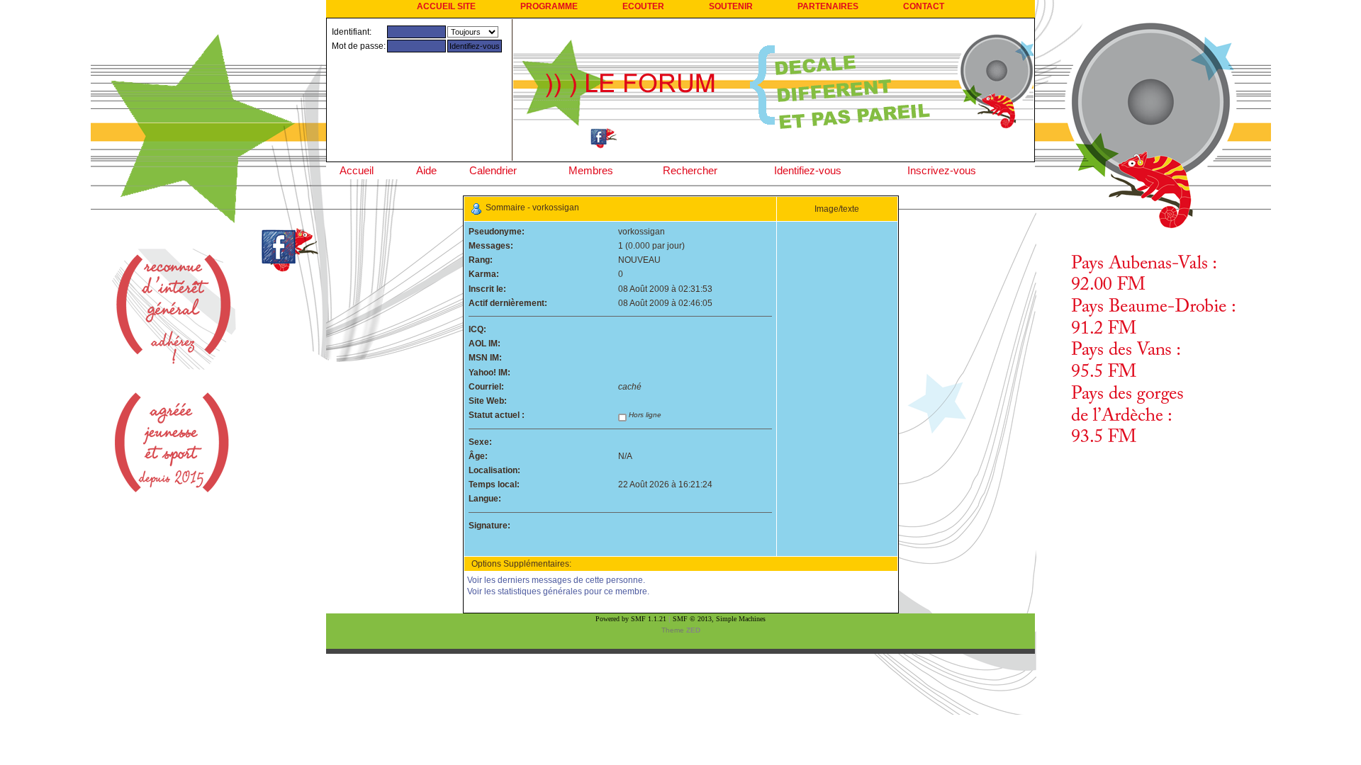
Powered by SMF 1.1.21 (630, 619)
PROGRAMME (549, 6)
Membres (591, 170)
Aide (426, 170)
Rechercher (690, 170)
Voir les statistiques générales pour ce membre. (558, 591)
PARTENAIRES (827, 6)
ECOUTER (643, 6)
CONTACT (923, 6)
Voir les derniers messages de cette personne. (556, 580)
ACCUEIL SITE (446, 6)
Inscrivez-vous (941, 170)
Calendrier (493, 170)
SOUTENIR (731, 6)
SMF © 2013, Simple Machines (719, 619)
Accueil (357, 170)
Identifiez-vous (807, 170)
